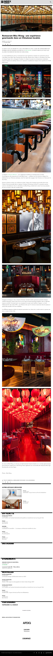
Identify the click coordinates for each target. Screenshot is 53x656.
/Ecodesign (9, 515)
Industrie (4, 526)
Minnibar (4, 539)
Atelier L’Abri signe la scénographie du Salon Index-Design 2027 (18, 581)
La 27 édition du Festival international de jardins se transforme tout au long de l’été (23, 517)
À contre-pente (6, 533)
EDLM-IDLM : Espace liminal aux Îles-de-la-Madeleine (34, 492)
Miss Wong (28, 50)
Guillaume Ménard (12, 174)
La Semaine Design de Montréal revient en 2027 (14, 576)
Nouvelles (4, 515)
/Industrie (9, 574)
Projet (3, 41)
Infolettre (49, 652)
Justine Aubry (7, 42)
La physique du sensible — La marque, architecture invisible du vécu (19, 528)
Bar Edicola (25, 503)
